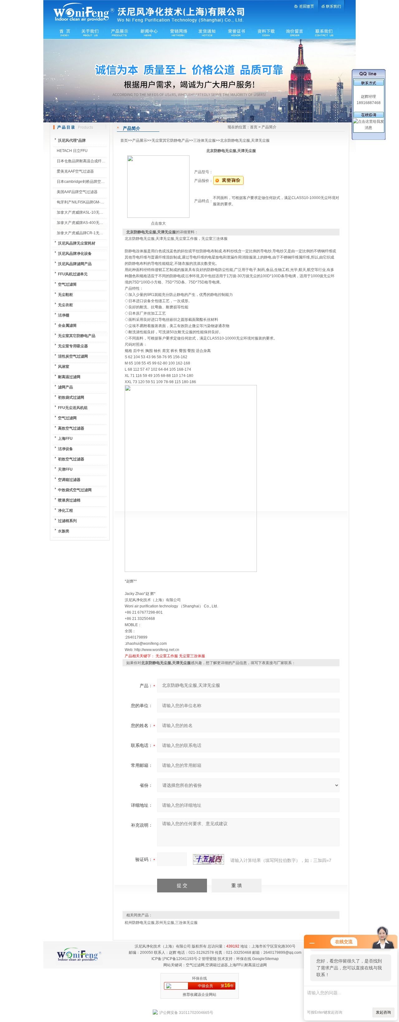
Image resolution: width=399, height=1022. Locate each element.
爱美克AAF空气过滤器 (75, 171)
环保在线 (243, 959)
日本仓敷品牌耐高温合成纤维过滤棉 (87, 161)
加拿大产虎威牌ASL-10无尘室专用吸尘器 (91, 212)
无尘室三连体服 (192, 656)
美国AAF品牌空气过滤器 (77, 192)
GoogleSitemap (265, 959)
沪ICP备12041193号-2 (181, 959)
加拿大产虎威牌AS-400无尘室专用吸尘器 (91, 223)
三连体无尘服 (204, 140)
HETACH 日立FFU (72, 151)
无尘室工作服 (167, 656)
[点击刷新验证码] (208, 859)
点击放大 (158, 223)
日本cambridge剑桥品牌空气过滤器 (86, 181)
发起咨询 (383, 1012)
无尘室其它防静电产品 (170, 140)
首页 (253, 127)
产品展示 (139, 140)
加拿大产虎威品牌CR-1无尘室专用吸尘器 (91, 233)
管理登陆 (209, 959)
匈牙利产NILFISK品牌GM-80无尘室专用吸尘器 (96, 202)
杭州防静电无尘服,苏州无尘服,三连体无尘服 (161, 922)
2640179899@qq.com (282, 952)
